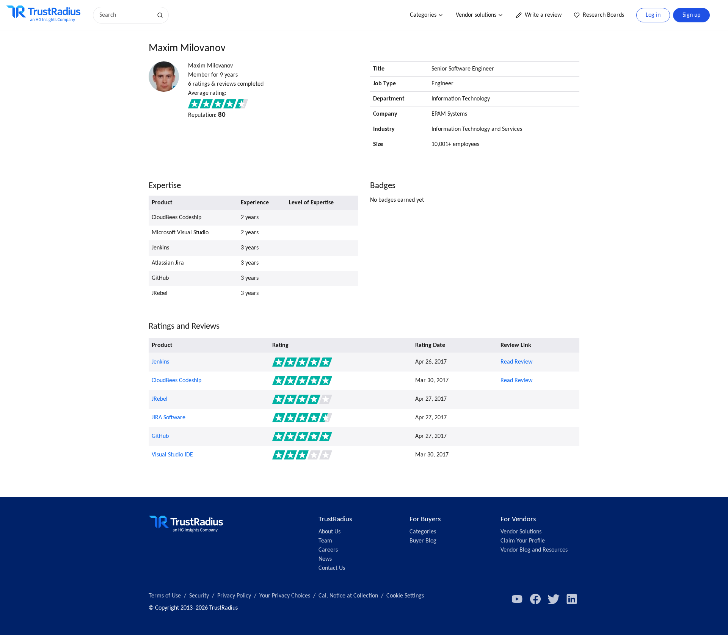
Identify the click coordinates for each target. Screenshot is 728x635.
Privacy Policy (234, 596)
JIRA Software (168, 418)
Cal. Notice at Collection (348, 596)
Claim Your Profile (522, 541)
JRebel (160, 399)
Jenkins (160, 362)
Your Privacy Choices (284, 596)
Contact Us (331, 568)
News (325, 559)
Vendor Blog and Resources (534, 550)
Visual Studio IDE (172, 455)
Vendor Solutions (520, 532)
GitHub (160, 436)
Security (199, 596)
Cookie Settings (405, 596)
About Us (329, 532)
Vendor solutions (476, 15)
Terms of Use (165, 596)
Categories (423, 15)
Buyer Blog (423, 541)
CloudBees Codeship (176, 381)
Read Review (516, 362)
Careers (328, 550)
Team (325, 541)
